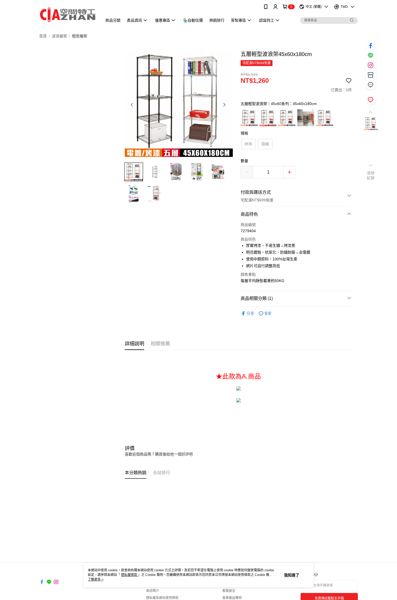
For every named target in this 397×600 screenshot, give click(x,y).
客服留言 (228, 591)
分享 (250, 313)
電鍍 (265, 144)
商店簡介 (152, 591)
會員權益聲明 (232, 598)
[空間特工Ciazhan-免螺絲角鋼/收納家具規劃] (67, 14)
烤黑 (248, 144)
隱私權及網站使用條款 (162, 598)
